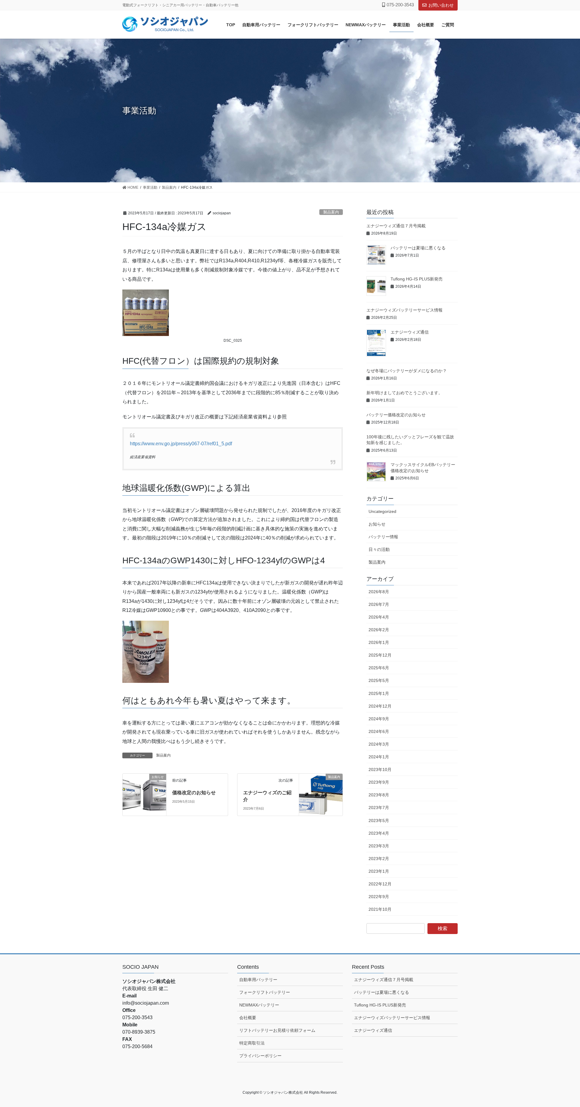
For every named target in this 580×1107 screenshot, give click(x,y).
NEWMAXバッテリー (259, 1005)
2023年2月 (379, 858)
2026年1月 (379, 642)
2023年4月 (379, 833)
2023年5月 (379, 820)
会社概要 (247, 1017)
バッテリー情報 (383, 536)
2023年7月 (379, 807)
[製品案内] (321, 785)
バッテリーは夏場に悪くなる (418, 247)
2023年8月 (379, 794)
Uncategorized (382, 511)
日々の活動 (379, 549)
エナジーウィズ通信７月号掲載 (396, 225)
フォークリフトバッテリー (264, 992)
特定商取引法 (252, 1043)
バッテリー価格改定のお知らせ (396, 414)
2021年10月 (380, 909)
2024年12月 (380, 706)
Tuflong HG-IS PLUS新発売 (417, 279)
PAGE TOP (561, 1068)
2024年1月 (379, 756)
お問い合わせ (441, 5)
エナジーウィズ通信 (410, 332)
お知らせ (377, 524)
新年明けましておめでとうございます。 (404, 392)
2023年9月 (379, 782)
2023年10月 (380, 769)
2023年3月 (379, 845)
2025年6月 (379, 667)
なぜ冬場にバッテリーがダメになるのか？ (406, 370)
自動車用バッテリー (258, 979)
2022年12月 (380, 883)
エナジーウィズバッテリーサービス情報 (404, 310)
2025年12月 (380, 655)
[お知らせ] (144, 785)
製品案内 (331, 212)
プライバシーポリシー (260, 1055)
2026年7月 (379, 604)
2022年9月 (379, 896)
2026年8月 (379, 591)
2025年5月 (379, 680)
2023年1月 (379, 871)
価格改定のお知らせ (194, 792)
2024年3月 (379, 744)
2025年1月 (379, 693)
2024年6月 (379, 731)
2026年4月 (379, 617)
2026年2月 (379, 629)
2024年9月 (379, 718)
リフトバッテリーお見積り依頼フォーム (277, 1030)
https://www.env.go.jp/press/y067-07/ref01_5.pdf (181, 443)
